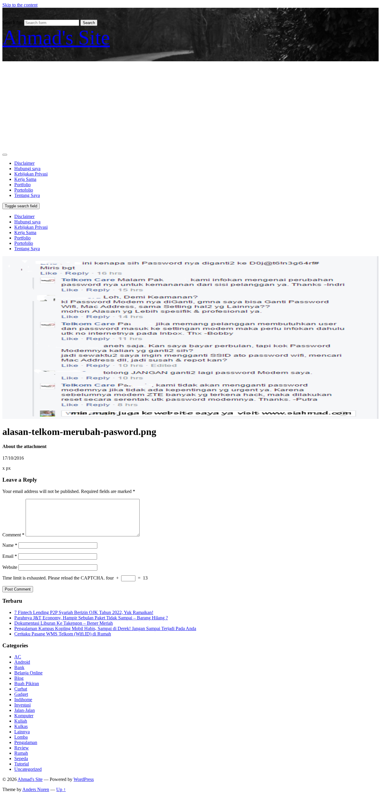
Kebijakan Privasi (31, 173)
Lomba (21, 737)
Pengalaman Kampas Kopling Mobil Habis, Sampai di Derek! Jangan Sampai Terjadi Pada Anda (105, 628)
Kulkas (21, 726)
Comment (13, 534)
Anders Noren (35, 789)
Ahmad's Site (56, 37)
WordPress (84, 779)
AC (17, 656)
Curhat (20, 688)
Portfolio (22, 184)
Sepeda (21, 758)
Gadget (21, 694)
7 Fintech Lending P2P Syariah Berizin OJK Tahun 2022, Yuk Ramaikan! (83, 612)
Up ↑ (61, 789)
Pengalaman (25, 742)
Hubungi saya (27, 168)
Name (9, 545)
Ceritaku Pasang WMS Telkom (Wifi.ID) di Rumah (62, 633)
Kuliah (20, 721)
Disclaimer (24, 163)
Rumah (21, 753)
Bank (19, 667)
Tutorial (21, 763)
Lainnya (22, 731)
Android (22, 662)
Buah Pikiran (26, 683)
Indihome (23, 699)
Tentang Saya (27, 195)
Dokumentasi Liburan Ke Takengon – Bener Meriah (63, 623)
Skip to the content (20, 4)
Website (9, 567)
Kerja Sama (25, 179)
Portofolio (23, 189)
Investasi (22, 704)
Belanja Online (28, 672)
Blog (19, 678)
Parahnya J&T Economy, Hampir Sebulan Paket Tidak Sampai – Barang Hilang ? (91, 617)
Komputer (23, 715)
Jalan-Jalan (24, 710)
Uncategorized (28, 769)
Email (9, 556)
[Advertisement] (190, 106)
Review (21, 747)
